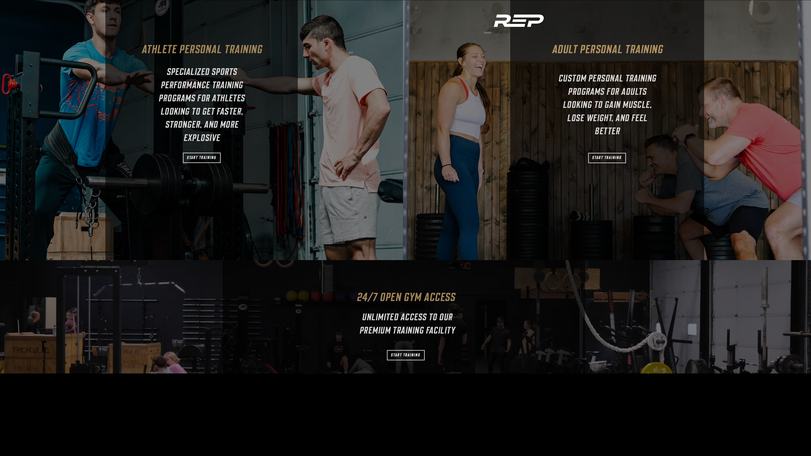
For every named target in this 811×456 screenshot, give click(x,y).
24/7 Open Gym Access (406, 298)
